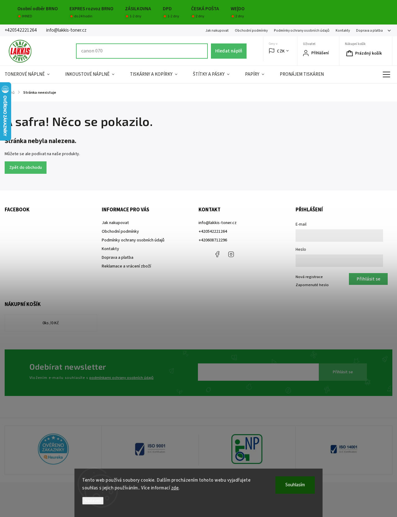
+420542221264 (212, 231)
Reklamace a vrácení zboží (126, 266)
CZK (281, 51)
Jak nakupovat (217, 30)
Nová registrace (309, 277)
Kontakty (343, 30)
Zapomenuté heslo (312, 285)
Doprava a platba (369, 30)
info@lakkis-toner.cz (217, 223)
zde (175, 488)
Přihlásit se (343, 372)
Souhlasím (295, 485)
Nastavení (93, 501)
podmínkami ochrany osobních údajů (121, 377)
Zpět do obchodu (25, 167)
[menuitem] (31, 74)
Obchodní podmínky (251, 30)
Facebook (217, 254)
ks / (50, 323)
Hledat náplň (228, 50)
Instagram (231, 254)
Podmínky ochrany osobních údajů (301, 30)
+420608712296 (212, 240)
